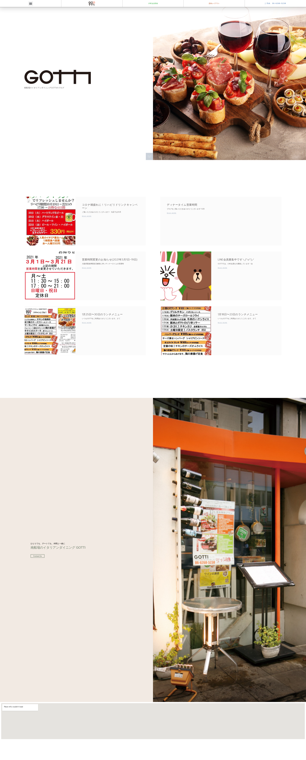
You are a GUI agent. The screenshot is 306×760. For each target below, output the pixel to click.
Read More (86, 216)
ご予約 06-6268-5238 (275, 3)
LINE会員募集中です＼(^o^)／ (236, 260)
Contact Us (37, 556)
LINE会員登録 (153, 3)
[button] (30, 3)
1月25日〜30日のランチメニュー (102, 314)
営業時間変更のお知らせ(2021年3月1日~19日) (109, 260)
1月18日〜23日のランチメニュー (238, 314)
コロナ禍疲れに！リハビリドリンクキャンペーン (110, 206)
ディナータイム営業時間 (182, 205)
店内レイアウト (214, 3)
